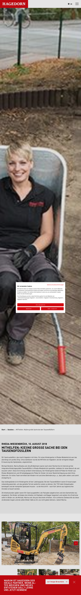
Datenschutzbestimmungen (55, 285)
